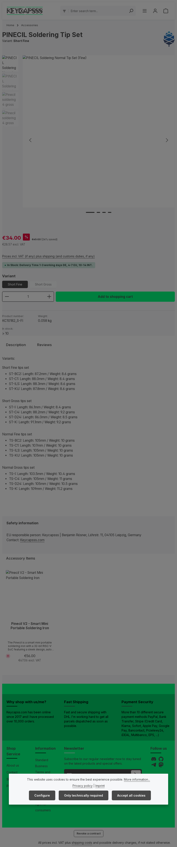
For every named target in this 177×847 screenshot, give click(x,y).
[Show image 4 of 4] (109, 212)
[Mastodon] (161, 766)
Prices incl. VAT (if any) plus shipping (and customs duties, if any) (48, 256)
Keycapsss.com (32, 540)
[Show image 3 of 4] (104, 212)
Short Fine (15, 284)
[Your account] (155, 11)
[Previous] (30, 140)
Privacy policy (83, 786)
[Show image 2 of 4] (98, 212)
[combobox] (97, 11)
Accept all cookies (131, 795)
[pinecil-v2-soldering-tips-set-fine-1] (98, 131)
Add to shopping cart (115, 297)
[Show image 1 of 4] (90, 212)
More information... (137, 779)
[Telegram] (154, 766)
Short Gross (46, 285)
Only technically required (83, 795)
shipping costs (82, 842)
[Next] (166, 140)
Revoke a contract (89, 833)
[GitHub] (161, 760)
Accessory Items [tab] (20, 558)
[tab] (16, 345)
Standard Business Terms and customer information (43, 772)
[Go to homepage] (24, 10)
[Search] (131, 11)
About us (12, 765)
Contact (11, 772)
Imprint (100, 786)
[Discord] (154, 760)
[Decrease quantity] (6, 297)
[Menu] (144, 11)
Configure (42, 795)
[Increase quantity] (49, 297)
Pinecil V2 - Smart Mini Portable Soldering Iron (30, 626)
